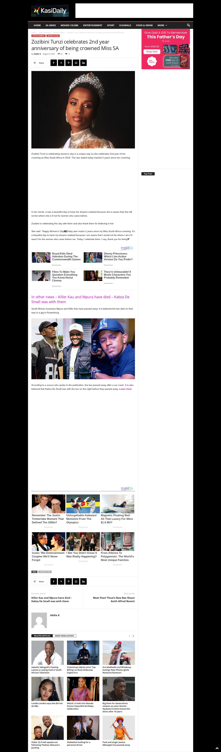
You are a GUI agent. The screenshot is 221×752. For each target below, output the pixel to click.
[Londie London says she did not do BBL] (47, 689)
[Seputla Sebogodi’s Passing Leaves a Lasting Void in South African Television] (47, 653)
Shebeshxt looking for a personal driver (78, 743)
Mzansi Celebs (69, 25)
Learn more (125, 389)
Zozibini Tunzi (44, 572)
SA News (51, 25)
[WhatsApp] (76, 63)
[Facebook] (53, 63)
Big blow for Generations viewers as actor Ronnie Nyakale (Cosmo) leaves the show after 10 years (116, 707)
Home (37, 25)
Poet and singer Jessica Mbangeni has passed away (116, 743)
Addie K (37, 54)
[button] (188, 25)
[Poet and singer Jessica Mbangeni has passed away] (119, 728)
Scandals (125, 25)
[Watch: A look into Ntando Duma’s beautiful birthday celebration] (83, 689)
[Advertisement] (134, 10)
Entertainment (92, 25)
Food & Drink (144, 25)
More (161, 25)
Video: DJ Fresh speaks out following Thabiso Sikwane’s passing (45, 745)
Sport (110, 25)
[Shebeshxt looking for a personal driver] (83, 728)
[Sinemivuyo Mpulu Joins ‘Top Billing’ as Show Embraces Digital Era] (83, 653)
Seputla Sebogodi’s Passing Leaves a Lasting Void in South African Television (46, 670)
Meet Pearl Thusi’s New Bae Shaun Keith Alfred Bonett (114, 599)
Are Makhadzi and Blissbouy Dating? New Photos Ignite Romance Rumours (117, 670)
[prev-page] (129, 636)
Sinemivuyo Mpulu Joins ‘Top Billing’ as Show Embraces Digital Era (81, 670)
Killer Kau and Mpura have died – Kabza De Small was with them (51, 599)
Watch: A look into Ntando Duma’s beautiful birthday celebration (80, 706)
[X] (61, 63)
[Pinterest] (68, 63)
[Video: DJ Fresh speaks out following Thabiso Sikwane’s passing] (47, 728)
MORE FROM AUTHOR (64, 636)
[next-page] (133, 636)
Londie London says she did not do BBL (47, 704)
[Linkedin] (83, 63)
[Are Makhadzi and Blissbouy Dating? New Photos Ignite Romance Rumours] (119, 653)
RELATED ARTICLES (42, 636)
